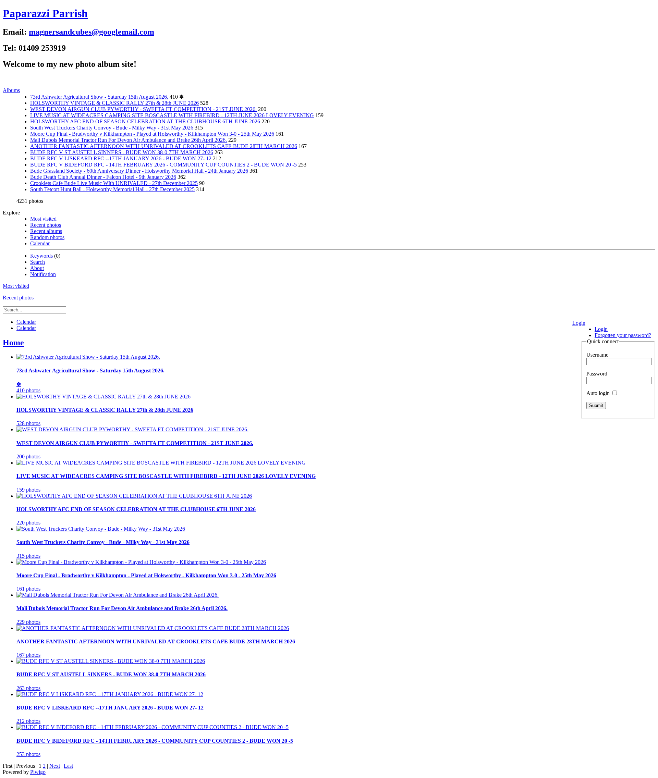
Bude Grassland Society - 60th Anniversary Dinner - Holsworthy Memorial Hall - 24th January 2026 (139, 171)
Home (13, 342)
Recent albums (46, 231)
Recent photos (45, 225)
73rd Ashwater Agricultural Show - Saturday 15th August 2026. (99, 97)
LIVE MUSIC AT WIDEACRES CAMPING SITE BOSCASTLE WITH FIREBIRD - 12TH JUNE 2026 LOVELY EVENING (172, 115)
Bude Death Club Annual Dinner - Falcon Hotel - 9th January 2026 (103, 177)
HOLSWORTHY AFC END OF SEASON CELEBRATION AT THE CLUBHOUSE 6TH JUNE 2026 (145, 121)
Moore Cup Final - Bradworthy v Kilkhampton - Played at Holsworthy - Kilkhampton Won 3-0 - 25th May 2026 (152, 134)
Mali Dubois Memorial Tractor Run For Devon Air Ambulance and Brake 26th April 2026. (128, 140)
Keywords (41, 256)
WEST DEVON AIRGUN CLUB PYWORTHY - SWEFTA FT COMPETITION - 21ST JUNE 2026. (143, 109)
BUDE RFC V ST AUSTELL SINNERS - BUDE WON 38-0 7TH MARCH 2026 (121, 152)
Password (596, 373)
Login (578, 323)
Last (68, 766)
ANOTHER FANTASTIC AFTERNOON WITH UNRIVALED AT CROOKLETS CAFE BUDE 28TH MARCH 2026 (163, 146)
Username (597, 355)
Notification (43, 274)
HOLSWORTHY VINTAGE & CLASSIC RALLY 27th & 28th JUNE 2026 (114, 103)
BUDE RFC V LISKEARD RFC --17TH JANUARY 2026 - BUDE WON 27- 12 (120, 158)
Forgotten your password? (623, 335)
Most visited (43, 219)
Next (54, 766)
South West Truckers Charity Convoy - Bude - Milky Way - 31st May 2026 (111, 128)
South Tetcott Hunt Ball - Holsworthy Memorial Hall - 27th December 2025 (112, 189)
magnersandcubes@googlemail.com (91, 31)
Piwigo (38, 772)
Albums (11, 90)
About (37, 268)
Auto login (598, 393)
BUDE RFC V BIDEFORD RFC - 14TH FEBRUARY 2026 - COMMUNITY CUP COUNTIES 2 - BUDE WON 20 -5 (163, 165)
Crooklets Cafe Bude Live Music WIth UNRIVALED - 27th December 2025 (114, 183)
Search (37, 262)
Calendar (40, 243)
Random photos (47, 237)
